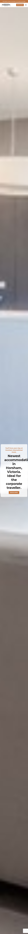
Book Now (20, 4)
